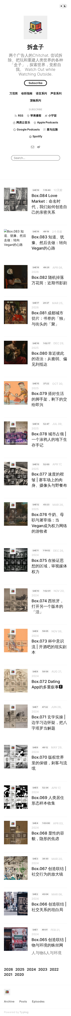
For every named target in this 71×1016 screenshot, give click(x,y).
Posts (23, 1001)
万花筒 (13, 93)
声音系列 (56, 93)
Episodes (38, 1001)
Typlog (24, 1012)
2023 (42, 969)
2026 (8, 969)
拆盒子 (35, 47)
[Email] (32, 147)
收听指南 (26, 93)
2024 (31, 969)
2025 (19, 969)
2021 (8, 974)
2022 (54, 969)
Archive (9, 1001)
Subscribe (35, 83)
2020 (19, 974)
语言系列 (41, 93)
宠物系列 (35, 100)
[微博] (38, 147)
